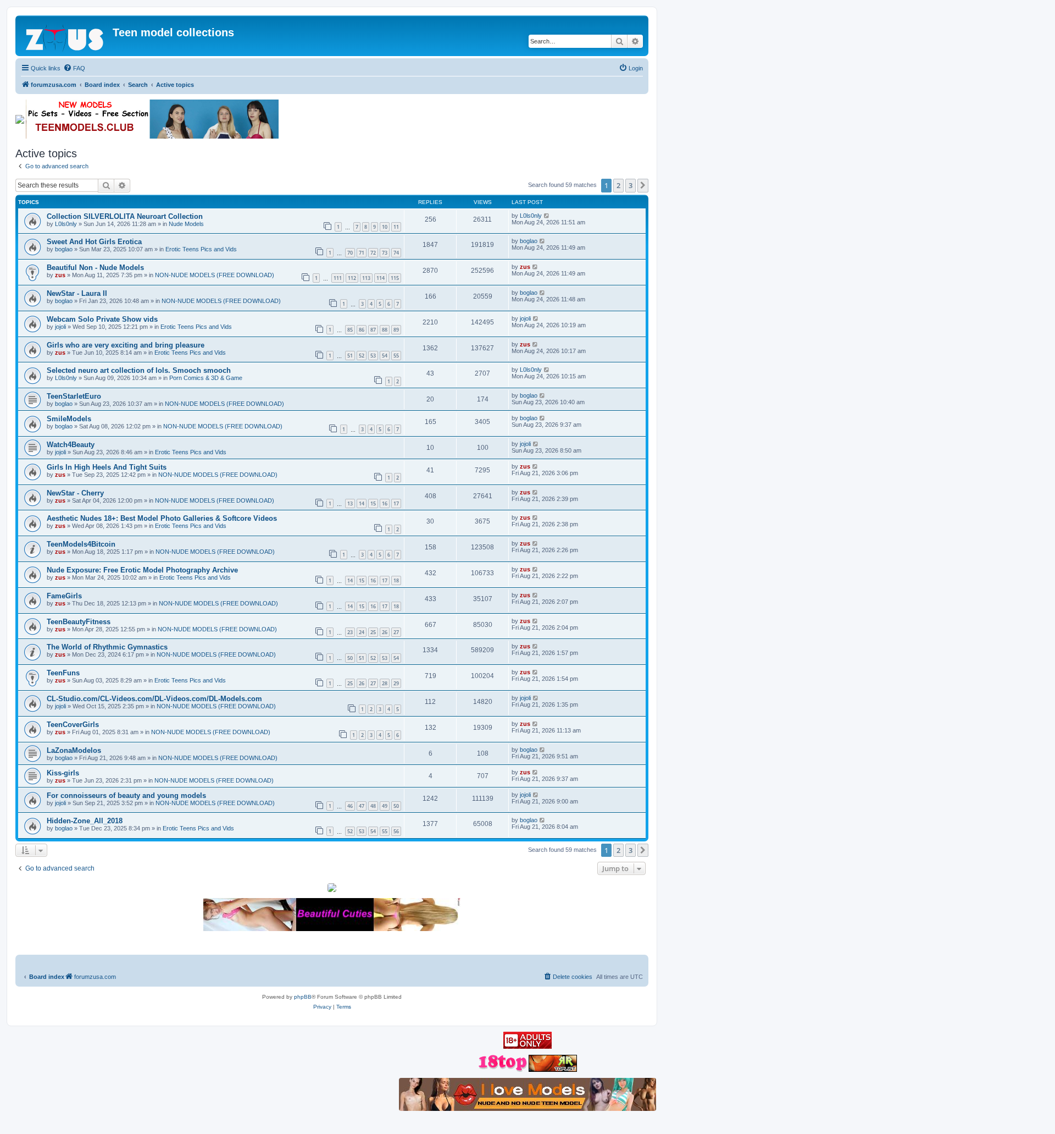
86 (361, 329)
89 (396, 329)
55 (396, 355)
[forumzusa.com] (65, 35)
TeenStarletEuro (74, 396)
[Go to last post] (547, 215)
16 (384, 503)
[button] (642, 185)
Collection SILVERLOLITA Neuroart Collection (125, 216)
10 (384, 226)
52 (361, 355)
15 (373, 503)
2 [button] (618, 185)
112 (352, 278)
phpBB (303, 997)
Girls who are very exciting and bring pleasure (125, 345)
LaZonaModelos (74, 750)
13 (350, 503)
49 (384, 806)
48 (373, 806)
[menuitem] (74, 68)
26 (384, 632)
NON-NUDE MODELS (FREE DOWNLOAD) (214, 275)
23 (350, 632)
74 (396, 252)
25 (373, 632)
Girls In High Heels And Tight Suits (106, 467)
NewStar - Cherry (75, 493)
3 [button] (630, 185)
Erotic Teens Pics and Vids (201, 249)
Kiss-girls (63, 773)
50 (350, 658)
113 (366, 278)
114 (380, 278)
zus (60, 275)
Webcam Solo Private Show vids (102, 319)
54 (384, 355)
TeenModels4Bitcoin (81, 544)
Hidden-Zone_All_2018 (85, 821)
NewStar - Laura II (77, 293)
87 (373, 329)
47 (361, 806)
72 (373, 252)
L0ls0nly (66, 224)
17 (396, 503)
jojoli (60, 326)
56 (396, 831)
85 (350, 329)
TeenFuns (63, 673)
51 (350, 355)
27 (396, 632)
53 (373, 355)
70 (350, 252)
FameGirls (64, 596)
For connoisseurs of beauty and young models (126, 795)
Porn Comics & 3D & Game (205, 378)
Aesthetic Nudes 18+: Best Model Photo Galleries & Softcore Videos (162, 518)
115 (395, 278)
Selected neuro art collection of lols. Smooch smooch (139, 370)
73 (384, 252)
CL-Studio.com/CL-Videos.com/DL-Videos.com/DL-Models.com (154, 699)
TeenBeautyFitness (78, 622)
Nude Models (186, 224)
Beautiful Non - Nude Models (95, 267)
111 (338, 278)
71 (361, 252)
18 (396, 580)
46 (350, 806)
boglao (64, 249)
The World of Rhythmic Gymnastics (107, 647)
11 (396, 226)
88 (384, 329)
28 (384, 683)
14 (361, 503)
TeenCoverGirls (73, 724)
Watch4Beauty (71, 445)
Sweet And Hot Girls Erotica (94, 242)
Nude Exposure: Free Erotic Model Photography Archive (142, 570)
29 (396, 683)
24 (361, 632)
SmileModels (69, 419)
